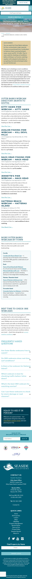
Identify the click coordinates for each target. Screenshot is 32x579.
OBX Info (8, 33)
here (24, 565)
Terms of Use (16, 527)
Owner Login (16, 553)
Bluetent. (23, 577)
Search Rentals (14, 17)
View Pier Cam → (6, 126)
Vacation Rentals (16, 531)
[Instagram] (22, 539)
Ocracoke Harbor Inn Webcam (12, 291)
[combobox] (16, 13)
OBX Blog (16, 521)
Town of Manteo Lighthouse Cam (12, 280)
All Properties (16, 515)
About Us (16, 533)
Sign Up (24, 438)
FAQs (16, 519)
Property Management (16, 523)
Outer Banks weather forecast (21, 84)
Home (2, 33)
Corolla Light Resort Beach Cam (12, 255)
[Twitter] (13, 539)
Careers (16, 517)
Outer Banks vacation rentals (12, 420)
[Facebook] (9, 539)
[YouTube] (18, 539)
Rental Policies (16, 525)
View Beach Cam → (7, 227)
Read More (24, 2)
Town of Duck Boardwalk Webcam (13, 267)
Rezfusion (14, 577)
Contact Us (16, 505)
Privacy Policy (16, 529)
